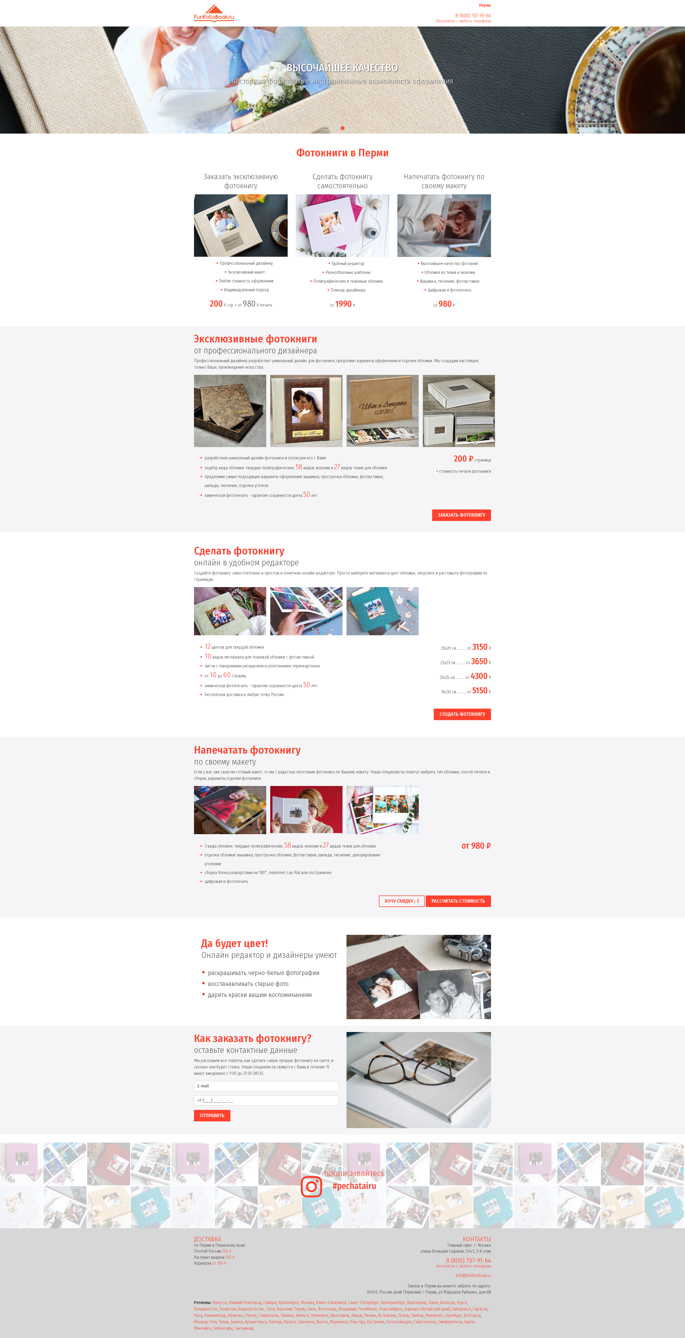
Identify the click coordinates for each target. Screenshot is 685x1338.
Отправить (212, 1115)
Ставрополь (268, 1315)
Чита (198, 1315)
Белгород (472, 1315)
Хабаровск (461, 1308)
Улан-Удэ (357, 1321)
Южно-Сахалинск (331, 1302)
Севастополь (424, 1321)
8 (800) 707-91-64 (473, 15)
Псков (403, 1315)
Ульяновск (320, 1315)
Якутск (322, 1321)
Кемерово (434, 1315)
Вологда (447, 1302)
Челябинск (367, 1308)
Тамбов (417, 1315)
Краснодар (417, 1302)
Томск (433, 1302)
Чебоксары (223, 1328)
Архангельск (256, 1321)
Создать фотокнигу (462, 714)
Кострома (375, 1321)
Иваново (235, 1315)
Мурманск (339, 1321)
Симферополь (450, 1321)
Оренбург (453, 1315)
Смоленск (306, 1321)
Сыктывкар (243, 1328)
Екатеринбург (393, 1302)
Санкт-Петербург (363, 1302)
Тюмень (287, 1315)
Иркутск (219, 1302)
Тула (271, 1308)
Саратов (480, 1308)
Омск (311, 1308)
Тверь (224, 1321)
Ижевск (302, 1315)
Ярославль (339, 1315)
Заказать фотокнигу (461, 515)
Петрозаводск (399, 1321)
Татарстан (228, 1308)
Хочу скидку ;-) (402, 901)
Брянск (237, 1321)
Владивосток (205, 1308)
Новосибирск (390, 1308)
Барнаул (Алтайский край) (427, 1308)
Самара (269, 1302)
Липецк (275, 1321)
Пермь (299, 1308)
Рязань (370, 1315)
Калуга (290, 1321)
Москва (307, 1302)
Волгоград (327, 1308)
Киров (356, 1315)
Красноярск (288, 1302)
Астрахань (387, 1315)
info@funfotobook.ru (473, 1275)
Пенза (250, 1315)
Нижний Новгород (245, 1302)
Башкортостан (251, 1308)
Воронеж (284, 1308)
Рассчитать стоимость (458, 901)
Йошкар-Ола (205, 1321)
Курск (462, 1302)
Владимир (347, 1308)
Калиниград (215, 1315)
